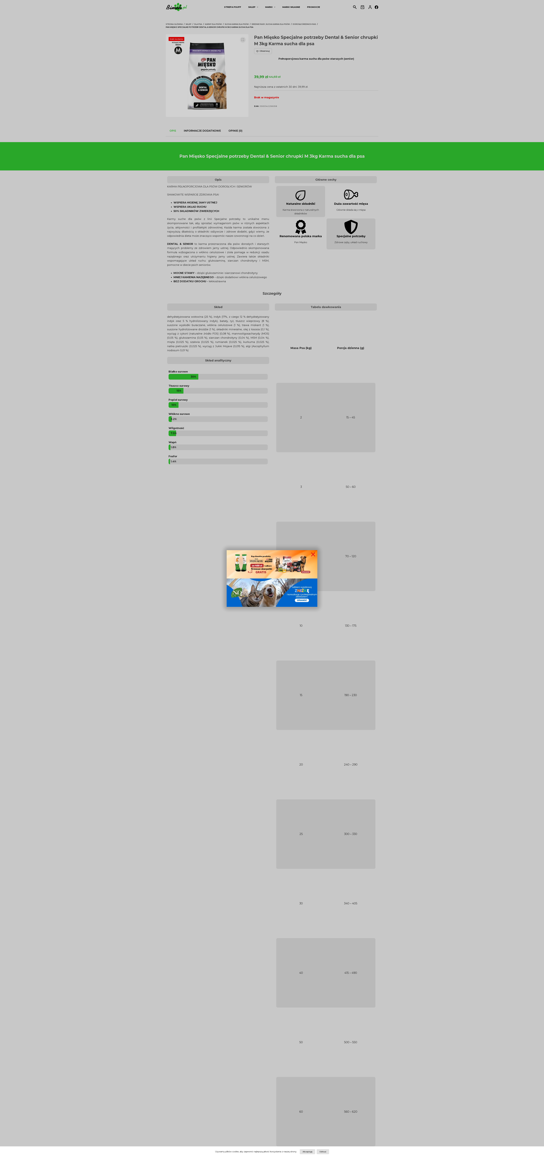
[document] (272, 578)
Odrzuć (322, 1151)
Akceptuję (307, 1151)
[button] (313, 554)
